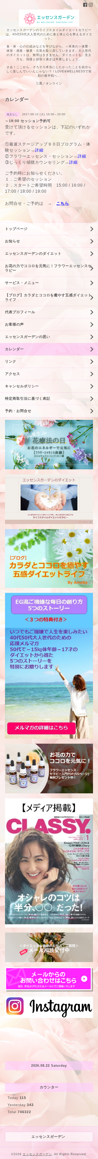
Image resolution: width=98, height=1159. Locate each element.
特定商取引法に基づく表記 (27, 398)
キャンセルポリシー (22, 386)
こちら (62, 203)
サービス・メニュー (22, 283)
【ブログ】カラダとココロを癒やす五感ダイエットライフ (48, 297)
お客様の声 (14, 324)
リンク (10, 361)
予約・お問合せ (18, 411)
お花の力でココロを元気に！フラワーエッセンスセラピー (48, 268)
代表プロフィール (20, 312)
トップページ (16, 229)
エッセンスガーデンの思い (27, 337)
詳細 (39, 150)
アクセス (12, 374)
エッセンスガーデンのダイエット (33, 253)
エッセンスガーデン (37, 1154)
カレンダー (14, 349)
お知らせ (12, 241)
